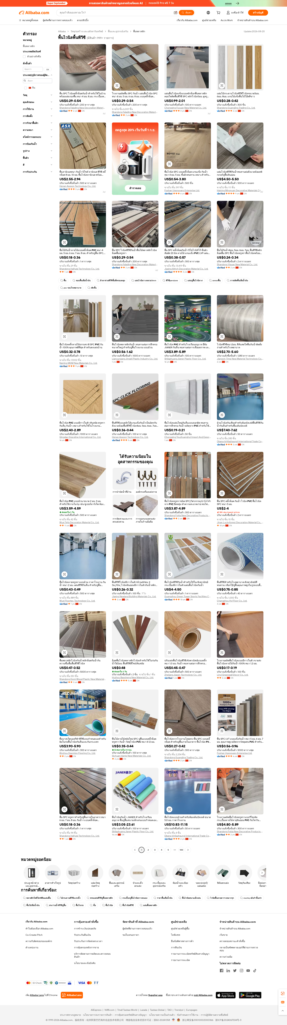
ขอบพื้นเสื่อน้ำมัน (83, 280)
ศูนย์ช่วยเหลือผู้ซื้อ (180, 928)
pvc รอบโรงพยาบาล (72, 288)
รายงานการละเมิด (180, 960)
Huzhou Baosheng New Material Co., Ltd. (133, 677)
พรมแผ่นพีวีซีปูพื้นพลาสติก (101, 898)
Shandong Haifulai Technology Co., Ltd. (79, 268)
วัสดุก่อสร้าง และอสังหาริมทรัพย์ (87, 31)
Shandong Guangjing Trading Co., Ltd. (236, 107)
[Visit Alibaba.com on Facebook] (222, 971)
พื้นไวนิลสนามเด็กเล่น (191, 898)
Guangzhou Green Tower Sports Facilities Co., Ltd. (187, 596)
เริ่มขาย (224, 935)
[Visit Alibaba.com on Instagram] (241, 971)
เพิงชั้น (93, 288)
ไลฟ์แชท (175, 935)
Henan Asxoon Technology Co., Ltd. (77, 186)
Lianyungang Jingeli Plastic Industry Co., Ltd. (135, 358)
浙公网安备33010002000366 (197, 1020)
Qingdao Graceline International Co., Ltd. (80, 437)
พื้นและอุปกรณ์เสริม (118, 31)
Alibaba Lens (37, 995)
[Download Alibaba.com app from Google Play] (250, 995)
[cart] (219, 13)
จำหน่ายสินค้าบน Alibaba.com (235, 928)
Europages (191, 1010)
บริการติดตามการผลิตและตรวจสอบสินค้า (92, 955)
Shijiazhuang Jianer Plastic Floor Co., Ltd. (185, 358)
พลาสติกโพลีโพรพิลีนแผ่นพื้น (38, 898)
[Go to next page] (188, 850)
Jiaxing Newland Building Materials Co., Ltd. (134, 596)
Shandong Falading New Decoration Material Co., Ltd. (82, 107)
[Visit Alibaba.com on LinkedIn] (228, 971)
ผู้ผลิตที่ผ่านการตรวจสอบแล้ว (137, 928)
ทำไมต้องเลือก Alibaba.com (39, 928)
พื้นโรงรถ (80, 905)
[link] (282, 993)
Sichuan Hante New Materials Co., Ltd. (131, 755)
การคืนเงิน (176, 947)
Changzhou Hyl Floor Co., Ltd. (232, 600)
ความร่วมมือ (226, 956)
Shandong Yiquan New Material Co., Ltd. (237, 264)
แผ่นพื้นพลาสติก (150, 905)
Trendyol (178, 1010)
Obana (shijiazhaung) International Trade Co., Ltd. (240, 441)
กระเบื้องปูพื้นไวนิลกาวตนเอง (134, 898)
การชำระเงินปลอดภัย (85, 928)
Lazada (143, 1010)
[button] (176, 13)
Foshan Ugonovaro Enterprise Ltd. (182, 190)
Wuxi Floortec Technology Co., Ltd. (77, 600)
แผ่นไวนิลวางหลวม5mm (145, 280)
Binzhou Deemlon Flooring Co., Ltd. (77, 753)
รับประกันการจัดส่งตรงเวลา (88, 941)
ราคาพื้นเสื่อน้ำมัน (164, 898)
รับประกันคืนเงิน (82, 935)
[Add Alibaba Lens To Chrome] (72, 995)
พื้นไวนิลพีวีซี (128, 905)
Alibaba (62, 31)
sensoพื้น (216, 280)
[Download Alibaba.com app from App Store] (226, 995)
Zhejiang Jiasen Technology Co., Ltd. (183, 674)
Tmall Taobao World (127, 1010)
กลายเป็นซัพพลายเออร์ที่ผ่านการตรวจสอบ (239, 949)
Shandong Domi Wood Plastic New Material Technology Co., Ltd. (82, 679)
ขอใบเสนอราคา (131, 935)
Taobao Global (157, 1010)
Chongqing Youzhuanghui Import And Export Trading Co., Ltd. (187, 437)
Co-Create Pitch (34, 935)
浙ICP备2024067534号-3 (228, 1020)
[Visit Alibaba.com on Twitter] (235, 971)
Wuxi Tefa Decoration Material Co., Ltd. (79, 522)
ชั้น (94, 905)
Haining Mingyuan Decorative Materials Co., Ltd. (240, 190)
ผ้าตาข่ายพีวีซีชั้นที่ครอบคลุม (112, 280)
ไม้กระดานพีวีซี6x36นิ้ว (70, 898)
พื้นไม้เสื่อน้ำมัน (33, 905)
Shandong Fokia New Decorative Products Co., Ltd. (187, 515)
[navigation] (37, 441)
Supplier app (155, 995)
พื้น (65, 280)
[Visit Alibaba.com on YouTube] (248, 971)
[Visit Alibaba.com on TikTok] (255, 971)
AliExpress (96, 1010)
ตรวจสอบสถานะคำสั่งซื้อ (232, 941)
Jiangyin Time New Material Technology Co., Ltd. (240, 358)
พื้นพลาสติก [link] (139, 31)
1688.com (109, 1010)
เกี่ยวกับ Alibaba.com (36, 921)
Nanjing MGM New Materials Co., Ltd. (78, 363)
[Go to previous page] (135, 850)
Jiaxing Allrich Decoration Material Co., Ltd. (186, 268)
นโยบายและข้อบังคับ (85, 963)
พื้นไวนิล (109, 905)
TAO (169, 1010)
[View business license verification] (173, 1020)
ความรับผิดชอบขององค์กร (39, 941)
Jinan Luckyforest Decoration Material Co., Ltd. (240, 522)
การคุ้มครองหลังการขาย (86, 947)
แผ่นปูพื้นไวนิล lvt (195, 280)
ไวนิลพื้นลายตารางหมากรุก (222, 898)
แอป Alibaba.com (203, 995)
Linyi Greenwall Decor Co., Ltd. (232, 674)
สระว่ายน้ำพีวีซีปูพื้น (57, 905)
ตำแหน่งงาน (32, 947)
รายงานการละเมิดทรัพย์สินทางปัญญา (190, 953)
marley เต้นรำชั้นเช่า (252, 898)
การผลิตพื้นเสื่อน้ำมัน (239, 280)
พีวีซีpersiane (172, 280)
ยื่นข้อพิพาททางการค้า (182, 941)
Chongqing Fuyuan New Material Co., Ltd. (185, 107)
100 (181, 850)
